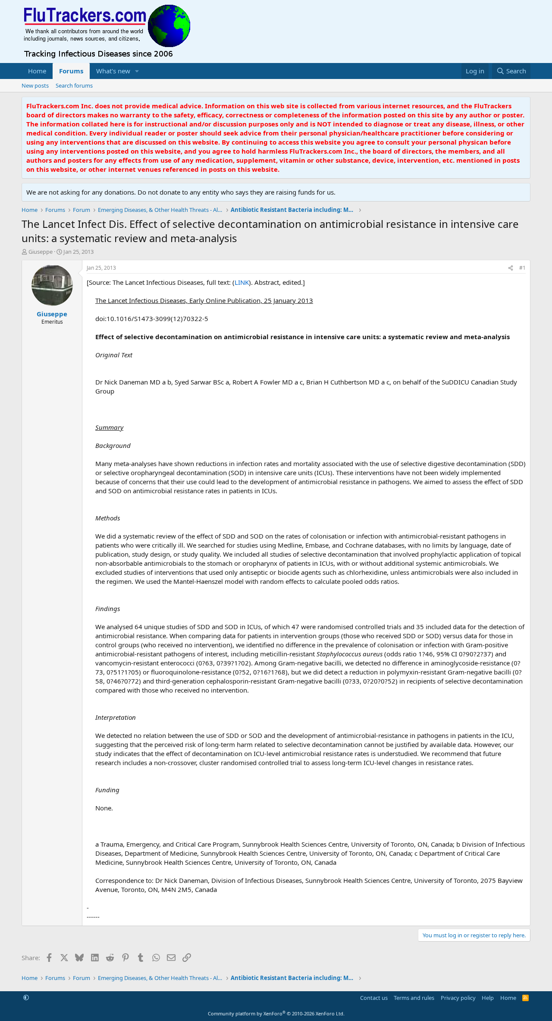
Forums (71, 70)
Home (37, 70)
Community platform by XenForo (276, 1013)
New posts (35, 85)
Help (488, 998)
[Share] (510, 268)
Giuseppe (40, 251)
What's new (113, 70)
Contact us (374, 998)
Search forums (74, 85)
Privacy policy (458, 998)
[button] (137, 71)
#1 (522, 267)
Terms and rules (414, 998)
